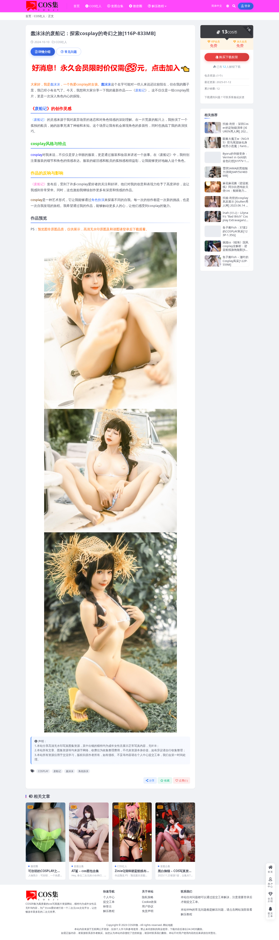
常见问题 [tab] (71, 52)
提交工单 (109, 902)
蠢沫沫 (55, 84)
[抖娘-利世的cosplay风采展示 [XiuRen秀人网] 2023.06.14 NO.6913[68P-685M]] (213, 201)
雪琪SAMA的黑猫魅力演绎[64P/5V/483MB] (235, 172)
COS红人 (39, 16)
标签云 (107, 906)
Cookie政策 (149, 902)
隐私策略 (147, 897)
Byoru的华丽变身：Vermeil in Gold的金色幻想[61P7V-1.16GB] (235, 159)
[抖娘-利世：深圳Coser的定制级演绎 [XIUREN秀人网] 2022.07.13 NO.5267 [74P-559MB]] (213, 127)
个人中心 (109, 897)
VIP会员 (215, 41)
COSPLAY (43, 771)
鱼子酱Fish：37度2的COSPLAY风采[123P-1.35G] (235, 231)
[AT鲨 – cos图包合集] (89, 832)
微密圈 (34, 866)
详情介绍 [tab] (44, 52)
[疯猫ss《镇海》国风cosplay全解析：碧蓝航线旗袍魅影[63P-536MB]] (213, 246)
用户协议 (147, 906)
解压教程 (109, 911)
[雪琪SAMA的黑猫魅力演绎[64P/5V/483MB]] (213, 172)
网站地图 (168, 925)
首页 (28, 16)
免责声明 (147, 911)
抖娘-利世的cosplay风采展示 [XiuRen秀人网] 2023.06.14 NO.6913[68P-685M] (235, 203)
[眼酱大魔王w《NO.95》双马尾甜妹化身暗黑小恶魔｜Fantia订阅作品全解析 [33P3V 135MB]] (213, 142)
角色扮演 (97, 200)
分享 (152, 780)
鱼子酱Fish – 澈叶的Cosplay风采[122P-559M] (235, 260)
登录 (247, 6)
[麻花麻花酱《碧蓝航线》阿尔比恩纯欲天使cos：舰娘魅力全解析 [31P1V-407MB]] (213, 187)
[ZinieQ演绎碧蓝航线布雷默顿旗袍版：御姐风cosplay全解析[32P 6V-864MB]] (132, 832)
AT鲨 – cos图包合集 (85, 871)
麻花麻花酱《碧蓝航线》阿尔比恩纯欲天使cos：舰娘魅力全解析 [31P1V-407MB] (235, 190)
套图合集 (79, 866)
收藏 (167, 780)
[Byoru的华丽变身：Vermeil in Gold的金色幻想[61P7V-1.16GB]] (213, 157)
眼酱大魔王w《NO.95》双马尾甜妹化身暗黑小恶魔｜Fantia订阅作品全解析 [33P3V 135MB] (236, 146)
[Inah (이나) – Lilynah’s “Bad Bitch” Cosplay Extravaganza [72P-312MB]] (213, 216)
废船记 (140, 90)
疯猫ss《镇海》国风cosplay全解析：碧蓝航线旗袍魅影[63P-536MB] (236, 247)
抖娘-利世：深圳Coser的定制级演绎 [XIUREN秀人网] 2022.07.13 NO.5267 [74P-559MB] (236, 131)
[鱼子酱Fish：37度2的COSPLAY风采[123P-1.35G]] (213, 231)
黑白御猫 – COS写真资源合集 (175, 873)
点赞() (183, 780)
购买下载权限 (228, 57)
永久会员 (242, 41)
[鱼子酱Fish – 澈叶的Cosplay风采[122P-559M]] (213, 260)
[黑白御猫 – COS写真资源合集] (175, 832)
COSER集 (133, 925)
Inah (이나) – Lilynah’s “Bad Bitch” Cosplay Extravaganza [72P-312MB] (235, 218)
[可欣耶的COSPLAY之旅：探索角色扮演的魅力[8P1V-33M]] (45, 832)
